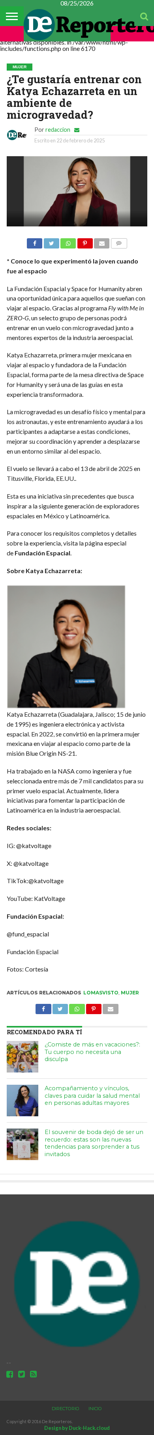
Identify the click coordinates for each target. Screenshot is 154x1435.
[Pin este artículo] (84, 241)
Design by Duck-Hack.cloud (77, 1428)
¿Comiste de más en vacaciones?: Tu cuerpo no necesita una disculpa (92, 1052)
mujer (130, 993)
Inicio (95, 1408)
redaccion (57, 129)
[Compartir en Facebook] (34, 241)
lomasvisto (100, 993)
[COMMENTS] (119, 241)
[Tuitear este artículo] (51, 241)
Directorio (65, 1408)
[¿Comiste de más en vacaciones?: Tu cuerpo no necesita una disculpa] (22, 1057)
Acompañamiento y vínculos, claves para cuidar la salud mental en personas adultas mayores (92, 1095)
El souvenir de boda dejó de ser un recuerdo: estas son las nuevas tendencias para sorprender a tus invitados (94, 1143)
